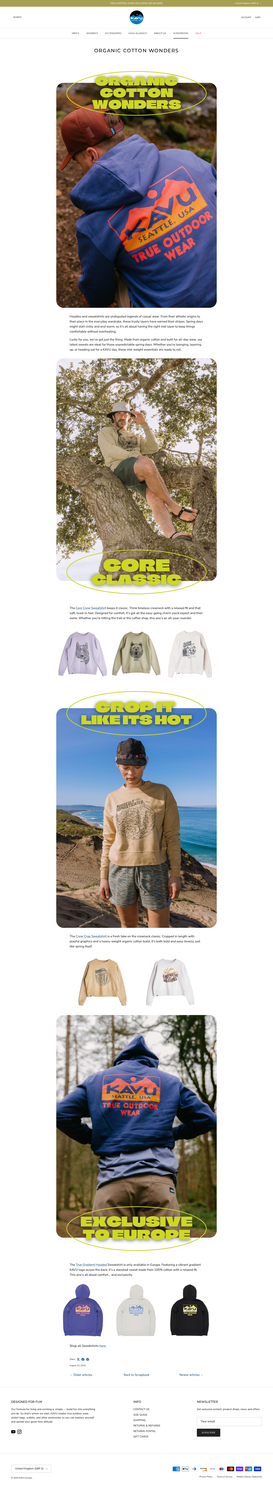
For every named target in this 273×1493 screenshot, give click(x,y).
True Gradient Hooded (91, 1265)
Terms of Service (224, 1476)
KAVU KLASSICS (138, 33)
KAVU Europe (25, 1477)
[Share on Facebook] (83, 1359)
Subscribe (208, 1432)
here (102, 1346)
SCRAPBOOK (180, 33)
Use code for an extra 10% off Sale (137, 3)
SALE (198, 33)
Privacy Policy (205, 1476)
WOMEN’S (92, 33)
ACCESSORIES (113, 33)
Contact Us (141, 1409)
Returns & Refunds (146, 1425)
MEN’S (75, 33)
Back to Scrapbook (136, 1375)
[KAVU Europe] (137, 17)
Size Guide (140, 1415)
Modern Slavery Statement (249, 1476)
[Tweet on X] (78, 1359)
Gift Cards (140, 1436)
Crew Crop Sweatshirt (91, 936)
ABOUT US (160, 33)
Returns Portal (144, 1431)
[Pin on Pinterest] (87, 1359)
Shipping (139, 1420)
